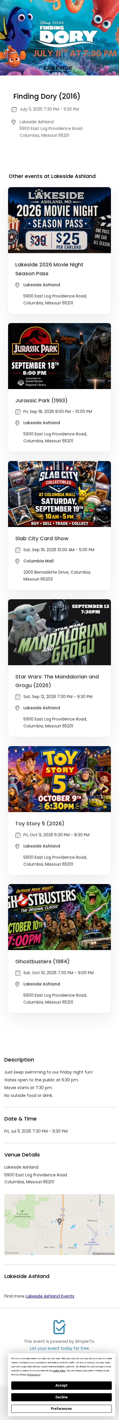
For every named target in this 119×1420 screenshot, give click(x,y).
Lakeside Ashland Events (50, 1296)
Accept (61, 1385)
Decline (61, 1397)
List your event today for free (59, 1348)
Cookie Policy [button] (59, 1370)
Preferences (61, 1409)
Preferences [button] (33, 1374)
